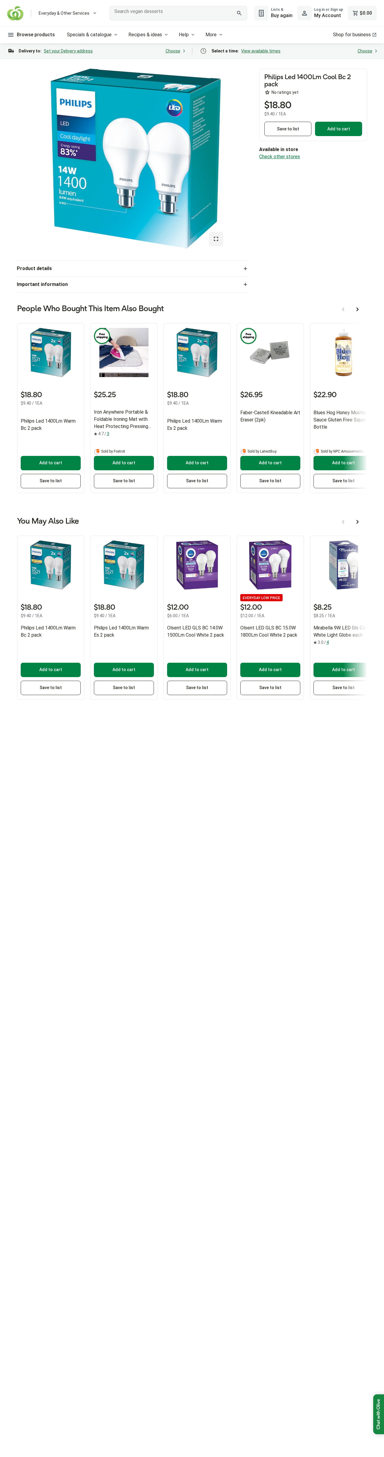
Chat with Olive (378, 1414)
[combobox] (178, 13)
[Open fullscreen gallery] (216, 239)
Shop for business (352, 34)
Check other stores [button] (279, 156)
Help (184, 34)
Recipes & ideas (145, 34)
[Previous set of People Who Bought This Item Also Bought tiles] (343, 309)
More (211, 34)
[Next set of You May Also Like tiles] (357, 522)
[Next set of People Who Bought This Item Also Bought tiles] (357, 309)
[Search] (239, 13)
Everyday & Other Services (64, 13)
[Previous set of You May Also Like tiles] (343, 522)
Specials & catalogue (89, 34)
